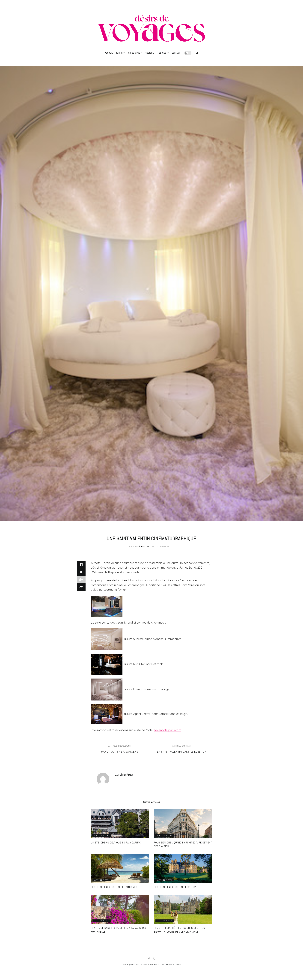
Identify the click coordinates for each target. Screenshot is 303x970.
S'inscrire (163, 504)
